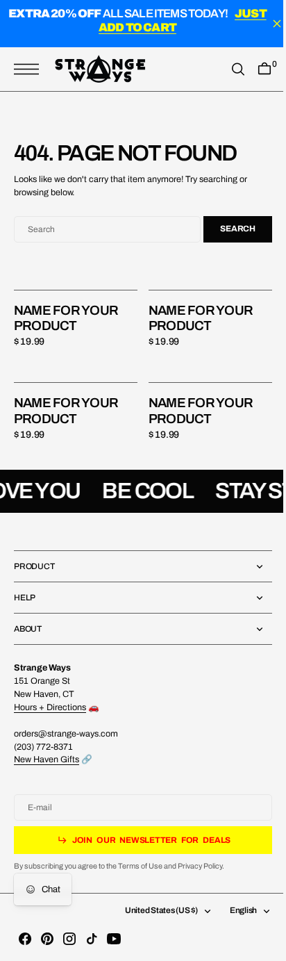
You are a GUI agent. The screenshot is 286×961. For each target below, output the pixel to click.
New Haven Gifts (46, 759)
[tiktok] (92, 939)
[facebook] (25, 939)
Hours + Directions (50, 707)
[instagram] (69, 939)
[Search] (227, 69)
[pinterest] (47, 939)
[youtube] (114, 939)
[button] (30, 69)
